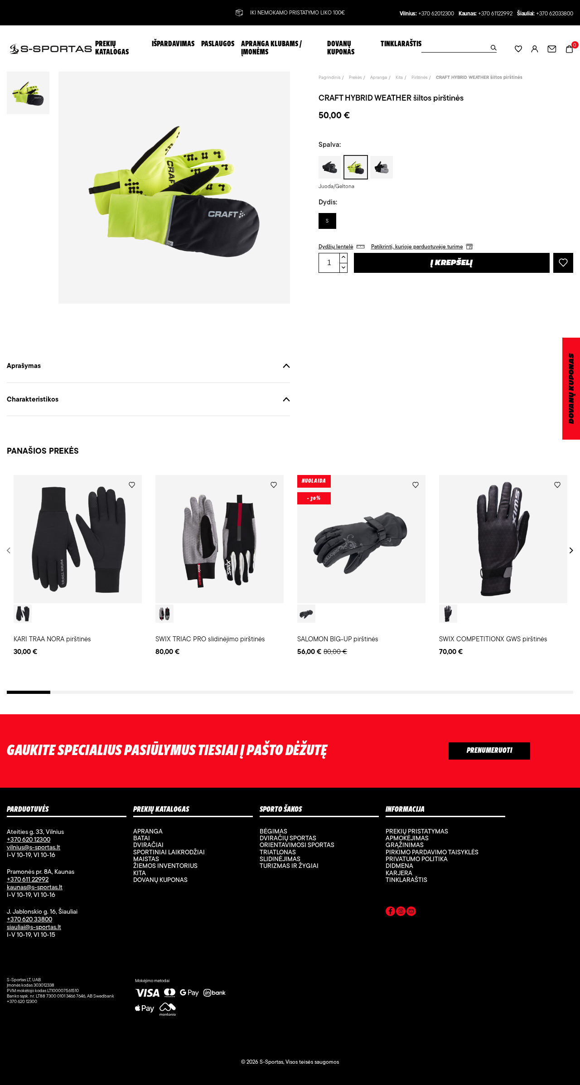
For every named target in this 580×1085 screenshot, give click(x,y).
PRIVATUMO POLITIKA (417, 859)
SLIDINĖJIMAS (280, 859)
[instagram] (401, 912)
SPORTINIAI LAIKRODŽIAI (169, 852)
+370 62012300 (436, 14)
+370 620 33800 (29, 919)
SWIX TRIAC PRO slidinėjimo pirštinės (210, 639)
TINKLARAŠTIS (406, 880)
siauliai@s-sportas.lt (34, 927)
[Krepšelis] (569, 48)
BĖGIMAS (273, 831)
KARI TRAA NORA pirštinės (52, 639)
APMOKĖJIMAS (407, 838)
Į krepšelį (451, 263)
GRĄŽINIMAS (405, 845)
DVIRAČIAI (148, 845)
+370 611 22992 (27, 879)
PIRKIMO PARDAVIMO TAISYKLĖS (432, 852)
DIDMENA (399, 866)
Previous (10, 550)
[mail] (411, 912)
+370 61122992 (495, 14)
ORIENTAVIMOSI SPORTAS (297, 845)
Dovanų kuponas (160, 880)
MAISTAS (146, 859)
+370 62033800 (554, 14)
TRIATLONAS (278, 852)
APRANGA (148, 831)
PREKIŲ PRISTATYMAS (417, 831)
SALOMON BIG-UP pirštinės (337, 639)
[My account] (534, 49)
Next (569, 550)
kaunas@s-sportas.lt (35, 887)
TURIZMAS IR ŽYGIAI (289, 866)
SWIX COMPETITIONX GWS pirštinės (493, 639)
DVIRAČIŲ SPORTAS (288, 838)
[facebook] (390, 912)
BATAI (141, 838)
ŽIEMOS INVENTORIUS (165, 866)
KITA (139, 873)
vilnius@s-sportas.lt (33, 847)
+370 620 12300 (28, 839)
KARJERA (399, 873)
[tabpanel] (78, 566)
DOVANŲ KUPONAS (571, 389)
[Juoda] (23, 614)
